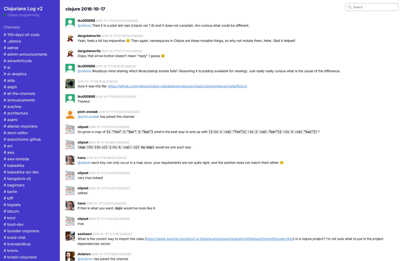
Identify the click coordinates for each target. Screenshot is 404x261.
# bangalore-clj (17, 178)
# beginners (14, 185)
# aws (9, 152)
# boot (9, 217)
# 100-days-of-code (22, 34)
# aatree (11, 47)
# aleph (10, 87)
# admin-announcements (25, 54)
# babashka (14, 165)
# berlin (10, 191)
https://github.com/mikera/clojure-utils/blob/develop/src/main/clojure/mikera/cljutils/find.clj (177, 86)
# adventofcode (18, 60)
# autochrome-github (22, 139)
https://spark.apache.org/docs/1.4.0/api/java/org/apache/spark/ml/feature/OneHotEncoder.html (219, 239)
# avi (8, 145)
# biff (8, 198)
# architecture (16, 113)
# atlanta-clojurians (20, 126)
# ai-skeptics (15, 74)
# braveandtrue (17, 244)
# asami (11, 119)
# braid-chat (14, 237)
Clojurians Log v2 (23, 8)
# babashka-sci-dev (21, 172)
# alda (9, 80)
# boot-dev (14, 224)
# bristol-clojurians (20, 257)
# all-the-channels (19, 93)
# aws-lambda (16, 159)
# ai (7, 67)
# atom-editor (16, 132)
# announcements (19, 100)
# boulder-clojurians (21, 231)
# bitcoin (11, 211)
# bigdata (12, 204)
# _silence (12, 41)
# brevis (11, 250)
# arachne (12, 106)
